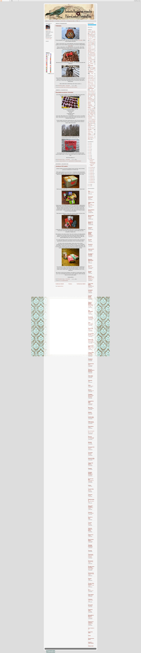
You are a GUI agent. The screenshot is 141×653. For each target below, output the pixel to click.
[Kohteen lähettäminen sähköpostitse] (72, 85)
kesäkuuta (91, 174)
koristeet (92, 59)
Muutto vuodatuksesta (90, 617)
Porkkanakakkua (90, 376)
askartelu (93, 32)
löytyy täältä (70, 45)
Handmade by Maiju (91, 458)
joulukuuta (91, 159)
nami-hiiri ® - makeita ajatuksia (91, 643)
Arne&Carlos (63, 20)
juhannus (91, 40)
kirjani (93, 56)
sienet (93, 109)
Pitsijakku (89, 535)
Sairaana (89, 240)
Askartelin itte (90, 244)
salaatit (90, 109)
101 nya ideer (80, 40)
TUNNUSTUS (90, 124)
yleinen (89, 139)
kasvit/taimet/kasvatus (91, 52)
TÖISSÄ (94, 125)
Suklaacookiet (90, 249)
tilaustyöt (90, 121)
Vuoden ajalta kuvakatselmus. (90, 355)
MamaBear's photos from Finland (91, 567)
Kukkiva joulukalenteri (90, 329)
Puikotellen (90, 578)
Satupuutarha (90, 227)
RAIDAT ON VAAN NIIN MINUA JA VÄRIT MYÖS (90, 396)
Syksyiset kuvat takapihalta (90, 624)
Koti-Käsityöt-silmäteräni (90, 473)
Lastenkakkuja (90, 359)
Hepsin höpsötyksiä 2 (91, 209)
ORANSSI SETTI (90, 595)
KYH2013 (91, 63)
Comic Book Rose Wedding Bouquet (90, 318)
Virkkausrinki (90, 380)
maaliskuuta (92, 179)
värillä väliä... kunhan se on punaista (90, 529)
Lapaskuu (90, 68)
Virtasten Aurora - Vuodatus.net (91, 622)
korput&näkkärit (90, 60)
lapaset (94, 67)
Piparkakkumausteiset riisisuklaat (64, 92)
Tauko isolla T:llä (90, 590)
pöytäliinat (89, 103)
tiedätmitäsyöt (93, 120)
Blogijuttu (89, 427)
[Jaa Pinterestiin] (76, 85)
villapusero (92, 128)
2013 (90, 184)
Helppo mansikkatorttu (90, 403)
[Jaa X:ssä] (74, 85)
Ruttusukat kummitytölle (90, 211)
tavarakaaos (89, 120)
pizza (88, 100)
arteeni (89, 322)
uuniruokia (89, 126)
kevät (94, 54)
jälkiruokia (89, 42)
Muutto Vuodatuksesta (90, 365)
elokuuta (91, 171)
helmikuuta (92, 180)
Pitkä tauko (89, 530)
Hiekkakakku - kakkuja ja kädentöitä (90, 233)
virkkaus (89, 133)
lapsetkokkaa (92, 69)
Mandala (89, 78)
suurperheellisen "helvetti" (90, 508)
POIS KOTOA (92, 100)
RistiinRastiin (90, 442)
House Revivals (90, 316)
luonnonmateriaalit (90, 75)
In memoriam (90, 245)
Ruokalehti (93, 108)
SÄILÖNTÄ (89, 119)
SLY (59, 280)
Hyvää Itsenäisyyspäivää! (90, 267)
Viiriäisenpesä (90, 494)
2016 (90, 155)
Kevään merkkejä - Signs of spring (91, 569)
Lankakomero (90, 599)
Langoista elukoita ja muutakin (91, 353)
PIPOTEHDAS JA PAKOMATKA (90, 474)
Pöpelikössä (90, 412)
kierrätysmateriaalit (92, 55)
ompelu (89, 93)
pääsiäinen (89, 102)
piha (88, 95)
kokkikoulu (89, 59)
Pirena (89, 191)
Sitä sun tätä (90, 443)
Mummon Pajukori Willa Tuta (91, 216)
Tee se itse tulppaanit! (89, 218)
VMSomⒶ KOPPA (91, 333)
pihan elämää (72, 87)
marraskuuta (92, 167)
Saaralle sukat (90, 371)
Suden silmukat (90, 196)
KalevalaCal (89, 45)
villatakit (89, 130)
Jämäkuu (93, 42)
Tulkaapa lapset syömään (90, 463)
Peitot (89, 381)
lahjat (91, 67)
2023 (90, 144)
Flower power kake (91, 390)
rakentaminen (90, 104)
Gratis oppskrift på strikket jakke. (91, 481)
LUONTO (89, 76)
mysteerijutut (90, 87)
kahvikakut (89, 44)
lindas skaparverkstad (90, 311)
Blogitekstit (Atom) (60, 286)
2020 (90, 149)
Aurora (92, 33)
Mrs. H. (89, 589)
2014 (90, 158)
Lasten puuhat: (52, 20)
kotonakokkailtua (90, 62)
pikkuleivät (89, 97)
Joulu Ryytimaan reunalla (70, 20)
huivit (93, 37)
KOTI (91, 61)
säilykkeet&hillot (90, 118)
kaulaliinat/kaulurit (92, 53)
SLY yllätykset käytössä (64, 280)
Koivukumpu (90, 276)
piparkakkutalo (90, 99)
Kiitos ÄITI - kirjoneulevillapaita (91, 335)
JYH (93, 41)
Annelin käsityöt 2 (91, 426)
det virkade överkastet (89, 313)
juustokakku (90, 41)
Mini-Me (89, 495)
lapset (94, 68)
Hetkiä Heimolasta (91, 363)
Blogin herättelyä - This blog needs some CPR (91, 305)
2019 (90, 150)
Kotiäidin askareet (91, 421)
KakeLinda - (90, 389)
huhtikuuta (91, 177)
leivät (92, 73)
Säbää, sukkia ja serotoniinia (90, 506)
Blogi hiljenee (90, 605)
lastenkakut (89, 70)
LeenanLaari (90, 512)
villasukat (89, 129)
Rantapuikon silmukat (90, 272)
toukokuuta (92, 176)
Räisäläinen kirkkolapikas (90, 298)
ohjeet (92, 89)
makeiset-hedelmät (90, 77)
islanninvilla (89, 39)
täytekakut (75, 87)
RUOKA (89, 107)
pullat (93, 101)
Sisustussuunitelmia (91, 417)
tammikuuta (92, 182)
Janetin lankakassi (91, 594)
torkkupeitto (90, 122)
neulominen (91, 88)
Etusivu (47, 20)
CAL (93, 34)
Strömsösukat (90, 255)
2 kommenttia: (67, 159)
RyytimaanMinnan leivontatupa (91, 615)
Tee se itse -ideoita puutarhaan (91, 584)
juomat (94, 40)
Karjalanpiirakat (90, 546)
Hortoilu (89, 635)
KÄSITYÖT (90, 66)
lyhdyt (93, 76)
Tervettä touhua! (90, 554)
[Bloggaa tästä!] (73, 85)
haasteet (92, 36)
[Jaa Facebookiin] (75, 85)
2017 (90, 153)
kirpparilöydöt (90, 58)
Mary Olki (92, 78)
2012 (90, 185)
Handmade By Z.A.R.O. (90, 610)
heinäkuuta (92, 173)
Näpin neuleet (90, 407)
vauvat (93, 127)
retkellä (89, 106)
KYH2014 (89, 64)
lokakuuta (91, 168)
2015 (90, 156)
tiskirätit (94, 121)
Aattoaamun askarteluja (90, 454)
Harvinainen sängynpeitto (90, 291)
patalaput (89, 94)
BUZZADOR (89, 34)
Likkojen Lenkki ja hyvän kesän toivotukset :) (90, 556)
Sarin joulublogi (90, 328)
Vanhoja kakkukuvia (91, 422)
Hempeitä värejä (90, 432)
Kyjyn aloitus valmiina (90, 198)
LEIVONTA (67, 87)
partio (93, 93)
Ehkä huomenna (90, 560)
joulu (60, 87)
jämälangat (89, 43)
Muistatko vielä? (90, 223)
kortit (94, 60)
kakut (64, 87)
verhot (89, 128)
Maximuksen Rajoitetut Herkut (90, 260)
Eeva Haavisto (58, 20)
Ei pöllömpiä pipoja (91, 408)
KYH (94, 62)
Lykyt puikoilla (90, 452)
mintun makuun (90, 375)
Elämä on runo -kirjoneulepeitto (90, 324)
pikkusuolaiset (90, 98)
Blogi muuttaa (90, 413)
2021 (90, 147)
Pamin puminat (90, 604)
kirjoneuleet (89, 57)
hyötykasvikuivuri (90, 38)
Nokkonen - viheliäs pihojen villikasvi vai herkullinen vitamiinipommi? (91, 278)
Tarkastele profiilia (48, 38)
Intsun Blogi (90, 239)
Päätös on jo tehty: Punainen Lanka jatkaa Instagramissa (91, 341)
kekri (92, 54)
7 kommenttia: (68, 85)
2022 (90, 146)
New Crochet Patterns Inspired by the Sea (91, 205)
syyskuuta (91, 170)
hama (88, 37)
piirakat (91, 96)
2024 (90, 143)
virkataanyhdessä (90, 131)
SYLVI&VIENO (90, 117)
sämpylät (93, 119)
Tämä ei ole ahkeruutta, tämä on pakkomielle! (91, 370)
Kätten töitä (90, 436)
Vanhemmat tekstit (81, 283)
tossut (93, 123)
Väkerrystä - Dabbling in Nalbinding (90, 303)
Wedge (89, 579)
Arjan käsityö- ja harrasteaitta (90, 254)
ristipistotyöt (92, 106)
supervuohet (90, 550)
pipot (93, 99)
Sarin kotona (90, 265)
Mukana (77, 20)
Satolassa (89, 485)
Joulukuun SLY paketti (62, 166)
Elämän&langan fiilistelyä (90, 222)
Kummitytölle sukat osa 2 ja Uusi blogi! (91, 438)
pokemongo (89, 101)
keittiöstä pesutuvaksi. (90, 524)
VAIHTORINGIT (90, 127)
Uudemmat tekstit (60, 283)
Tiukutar (89, 385)
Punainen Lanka (90, 339)
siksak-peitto (90, 611)
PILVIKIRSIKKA (90, 394)
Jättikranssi (89, 228)
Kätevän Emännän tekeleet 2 (91, 540)
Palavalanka (49, 29)
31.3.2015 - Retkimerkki (90, 490)
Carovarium (90, 522)
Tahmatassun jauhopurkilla (90, 545)
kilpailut (90, 56)
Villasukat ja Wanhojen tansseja (91, 286)
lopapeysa (89, 74)
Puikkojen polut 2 (90, 534)
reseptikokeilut (90, 105)
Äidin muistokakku (91, 513)
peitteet (93, 94)
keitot (89, 54)
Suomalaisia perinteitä (90, 296)
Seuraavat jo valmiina (90, 448)
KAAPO (62, 87)
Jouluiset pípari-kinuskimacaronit (90, 235)
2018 (90, 152)
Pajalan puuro (90, 464)
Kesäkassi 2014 (90, 541)
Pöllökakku (58, 25)
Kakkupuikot (90, 468)
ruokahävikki (89, 108)
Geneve (89, 518)
